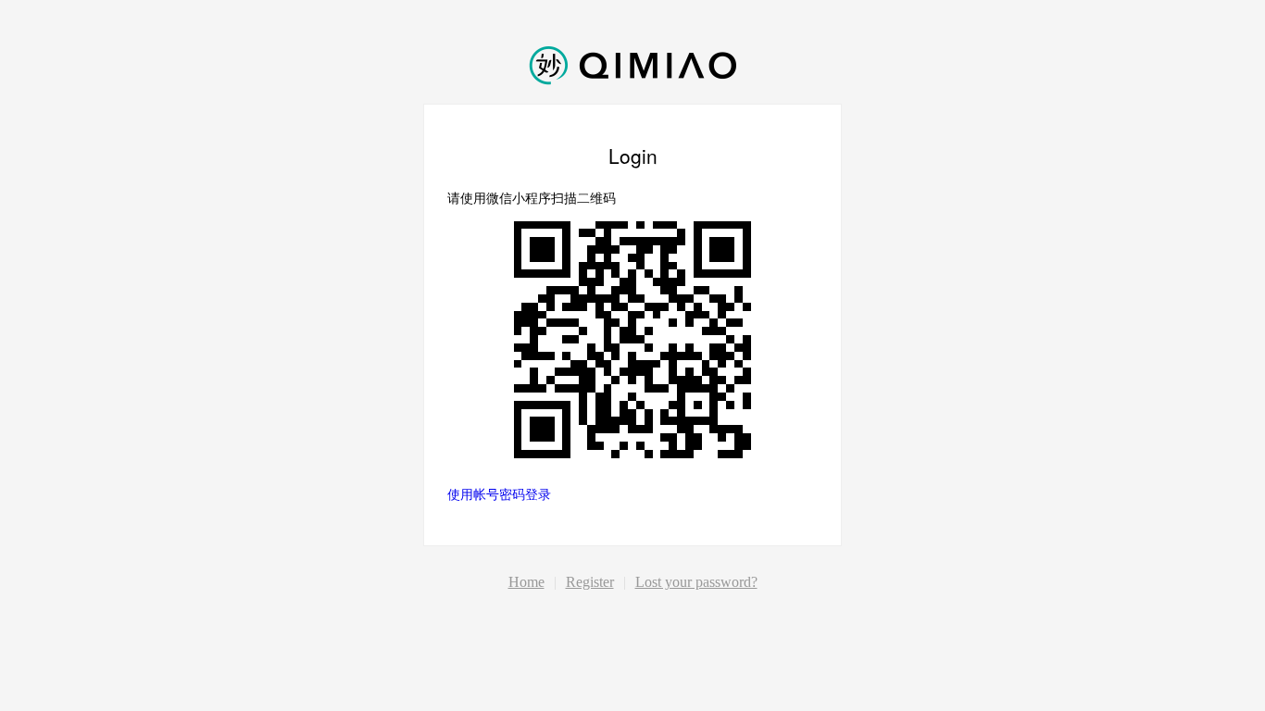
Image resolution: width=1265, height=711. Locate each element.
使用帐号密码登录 (499, 493)
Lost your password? (696, 582)
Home (526, 582)
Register (590, 582)
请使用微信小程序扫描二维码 (531, 197)
